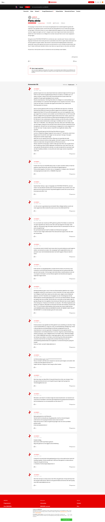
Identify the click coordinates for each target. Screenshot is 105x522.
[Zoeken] (95, 2)
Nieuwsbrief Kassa (70, 11)
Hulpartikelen (59, 11)
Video (31, 11)
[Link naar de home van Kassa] (16, 7)
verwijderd (36, 88)
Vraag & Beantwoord (47, 11)
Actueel (37, 11)
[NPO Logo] (102, 2)
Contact (78, 11)
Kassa (21, 7)
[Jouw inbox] (98, 2)
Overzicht (26, 11)
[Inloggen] (100, 2)
